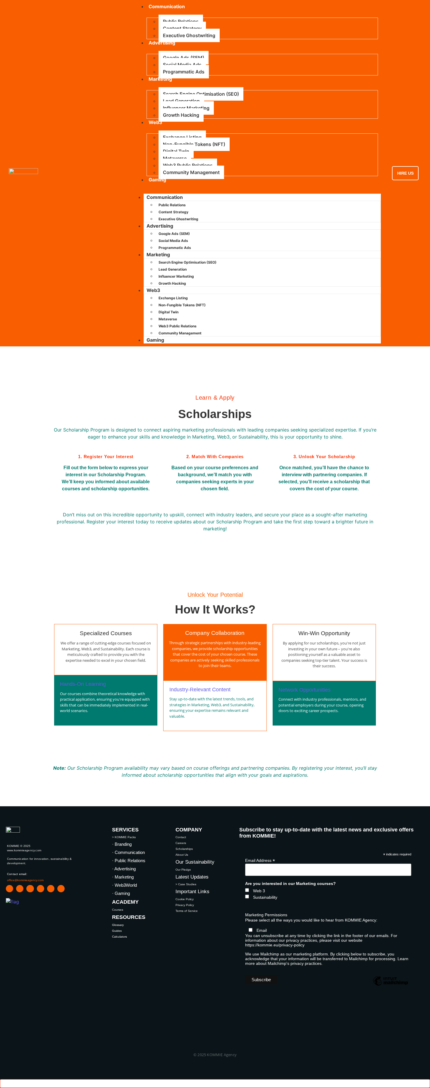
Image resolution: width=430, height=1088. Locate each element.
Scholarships (184, 848)
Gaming (157, 180)
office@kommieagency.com (25, 880)
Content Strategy (182, 28)
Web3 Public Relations (188, 165)
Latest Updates (192, 877)
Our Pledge (183, 869)
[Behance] (61, 888)
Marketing (160, 79)
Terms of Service (187, 910)
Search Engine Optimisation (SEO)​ (201, 94)
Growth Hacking (181, 115)
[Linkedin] (9, 888)
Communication (165, 197)
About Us (182, 854)
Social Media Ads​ (182, 65)
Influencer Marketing (186, 108)
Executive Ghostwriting (189, 35)
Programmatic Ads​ (183, 72)
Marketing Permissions (266, 915)
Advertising (162, 43)
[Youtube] (19, 888)
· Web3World (124, 885)
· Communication (128, 852)
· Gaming (121, 893)
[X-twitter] (40, 888)
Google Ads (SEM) (183, 58)
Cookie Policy (185, 899)
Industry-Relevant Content (200, 689)
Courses (117, 909)
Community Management (191, 172)
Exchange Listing (182, 137)
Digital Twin (176, 151)
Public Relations (181, 21)
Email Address (260, 860)
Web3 (155, 122)
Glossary (118, 925)
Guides (117, 930)
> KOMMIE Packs (124, 837)
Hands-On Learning (83, 684)
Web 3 (259, 890)
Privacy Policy (185, 905)
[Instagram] (30, 888)
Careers (181, 843)
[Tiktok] (50, 888)
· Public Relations (128, 860)
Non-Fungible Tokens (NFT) (194, 144)
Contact (181, 837)
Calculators (119, 936)
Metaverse (175, 158)
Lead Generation (181, 101)
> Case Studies (186, 884)
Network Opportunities (304, 690)
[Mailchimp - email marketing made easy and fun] (390, 985)
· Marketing (123, 876)
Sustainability (265, 897)
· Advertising (124, 868)
